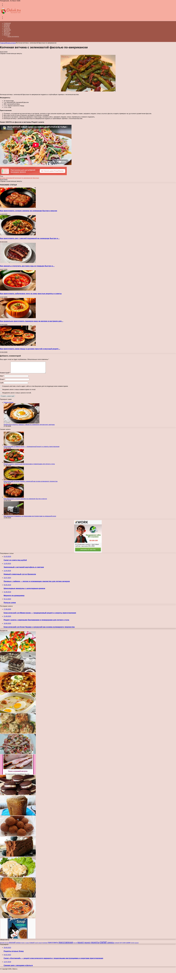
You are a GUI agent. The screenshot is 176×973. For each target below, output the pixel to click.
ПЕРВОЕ (7, 25)
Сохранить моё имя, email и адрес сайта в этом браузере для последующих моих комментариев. (35, 386)
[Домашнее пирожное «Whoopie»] (18, 794)
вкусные (7, 942)
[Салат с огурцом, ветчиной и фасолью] (18, 753)
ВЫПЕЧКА (7, 30)
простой (75, 942)
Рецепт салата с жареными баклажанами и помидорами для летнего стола (29, 464)
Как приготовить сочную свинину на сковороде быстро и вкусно (28, 211)
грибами (18, 942)
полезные (44, 942)
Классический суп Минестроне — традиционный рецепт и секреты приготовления (31, 446)
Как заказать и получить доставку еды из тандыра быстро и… (27, 266)
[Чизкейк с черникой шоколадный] (18, 856)
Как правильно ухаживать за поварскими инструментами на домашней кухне (30, 516)
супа (123, 942)
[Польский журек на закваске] (18, 712)
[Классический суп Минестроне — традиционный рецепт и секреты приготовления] (14, 445)
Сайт (1, 383)
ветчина (2, 178)
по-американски (26, 178)
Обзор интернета (13, 36)
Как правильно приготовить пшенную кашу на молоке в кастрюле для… (31, 321)
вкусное (2, 942)
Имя (2, 376)
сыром (128, 942)
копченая (18, 178)
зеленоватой (10, 178)
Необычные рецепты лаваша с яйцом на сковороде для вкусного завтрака (29, 424)
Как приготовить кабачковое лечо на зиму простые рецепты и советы (31, 294)
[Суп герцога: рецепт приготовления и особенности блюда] (18, 917)
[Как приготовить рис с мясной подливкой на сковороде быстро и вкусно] (18, 235)
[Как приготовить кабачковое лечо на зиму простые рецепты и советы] (18, 290)
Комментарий (5, 373)
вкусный (12, 942)
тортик (132, 942)
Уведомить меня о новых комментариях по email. (19, 389)
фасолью (36, 178)
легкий (36, 942)
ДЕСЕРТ (7, 31)
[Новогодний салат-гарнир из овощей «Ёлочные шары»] (18, 651)
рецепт (80, 942)
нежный (40, 942)
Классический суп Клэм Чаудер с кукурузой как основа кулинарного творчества (30, 481)
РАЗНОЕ (7, 35)
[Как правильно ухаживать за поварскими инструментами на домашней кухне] (14, 514)
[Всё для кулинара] (10, 14)
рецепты (95, 942)
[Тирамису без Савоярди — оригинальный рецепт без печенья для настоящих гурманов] (18, 671)
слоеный (116, 942)
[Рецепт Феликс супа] (18, 938)
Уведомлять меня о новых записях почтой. (16, 393)
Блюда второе (11, 43)
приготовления (65, 942)
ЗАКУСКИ (7, 33)
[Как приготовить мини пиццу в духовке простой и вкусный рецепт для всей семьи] (18, 345)
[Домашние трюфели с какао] (18, 835)
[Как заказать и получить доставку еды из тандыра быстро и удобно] (18, 262)
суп (120, 942)
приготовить (53, 942)
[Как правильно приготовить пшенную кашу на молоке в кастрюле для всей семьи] (18, 317)
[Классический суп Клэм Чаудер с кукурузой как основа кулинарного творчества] (14, 479)
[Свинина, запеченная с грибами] (18, 876)
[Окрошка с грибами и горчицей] (18, 692)
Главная (7, 23)
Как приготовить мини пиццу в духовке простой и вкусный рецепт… (30, 349)
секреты (110, 942)
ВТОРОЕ (7, 26)
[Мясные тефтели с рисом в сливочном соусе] (18, 733)
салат (103, 942)
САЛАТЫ (7, 28)
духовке (27, 942)
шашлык (137, 942)
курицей (31, 942)
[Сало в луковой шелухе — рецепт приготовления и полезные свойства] (18, 774)
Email (2, 379)
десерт (23, 942)
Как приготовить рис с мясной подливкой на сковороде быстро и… (30, 238)
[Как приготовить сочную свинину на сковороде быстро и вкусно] (18, 207)
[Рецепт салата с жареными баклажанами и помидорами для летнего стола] (14, 462)
